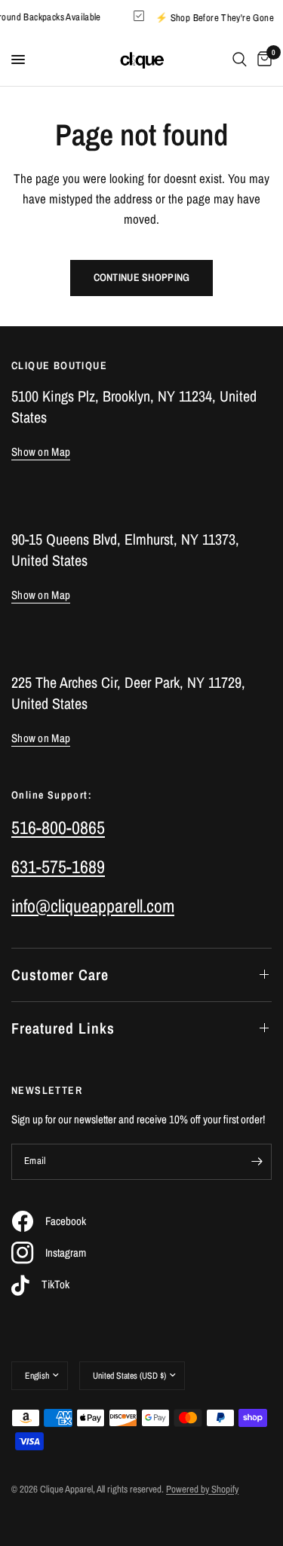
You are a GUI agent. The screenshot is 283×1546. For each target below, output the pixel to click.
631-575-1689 (58, 866)
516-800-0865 (58, 827)
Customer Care (60, 974)
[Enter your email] (256, 1162)
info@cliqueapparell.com (92, 906)
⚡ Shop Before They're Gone (217, 17)
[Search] (239, 59)
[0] (262, 59)
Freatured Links (63, 1028)
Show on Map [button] (40, 451)
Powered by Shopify (202, 1489)
